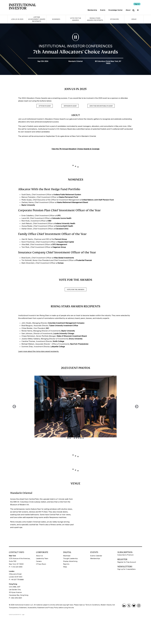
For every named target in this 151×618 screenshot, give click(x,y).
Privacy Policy (53, 608)
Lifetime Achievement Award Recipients (36, 19)
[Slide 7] (81, 438)
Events (102, 10)
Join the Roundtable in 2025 (101, 106)
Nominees (56, 19)
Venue (133, 19)
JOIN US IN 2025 (17, 19)
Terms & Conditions (92, 605)
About (128, 10)
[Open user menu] (138, 9)
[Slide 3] (72, 438)
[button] (14, 406)
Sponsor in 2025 (70, 106)
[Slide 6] (79, 438)
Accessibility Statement (36, 608)
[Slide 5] (76, 438)
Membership (92, 10)
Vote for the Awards (75, 19)
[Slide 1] (68, 438)
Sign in (137, 4)
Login (23, 614)
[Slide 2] (70, 438)
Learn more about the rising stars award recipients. (38, 351)
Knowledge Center (115, 10)
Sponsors (114, 19)
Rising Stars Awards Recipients (95, 19)
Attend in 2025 (45, 106)
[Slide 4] (74, 438)
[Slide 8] (83, 438)
